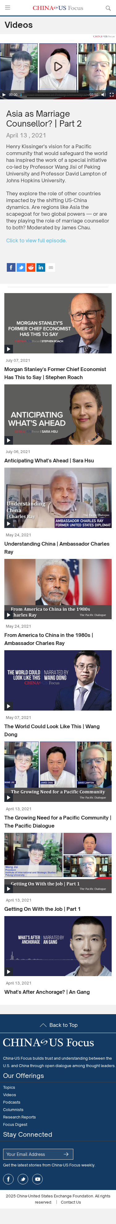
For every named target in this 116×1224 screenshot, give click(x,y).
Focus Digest (15, 1124)
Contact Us (71, 1202)
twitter (23, 1179)
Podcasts (11, 1102)
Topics (9, 1087)
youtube (37, 1179)
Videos (19, 25)
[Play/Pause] (4, 94)
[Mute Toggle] (103, 94)
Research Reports (19, 1117)
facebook (8, 1179)
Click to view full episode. (36, 240)
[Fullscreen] (111, 94)
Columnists (13, 1109)
